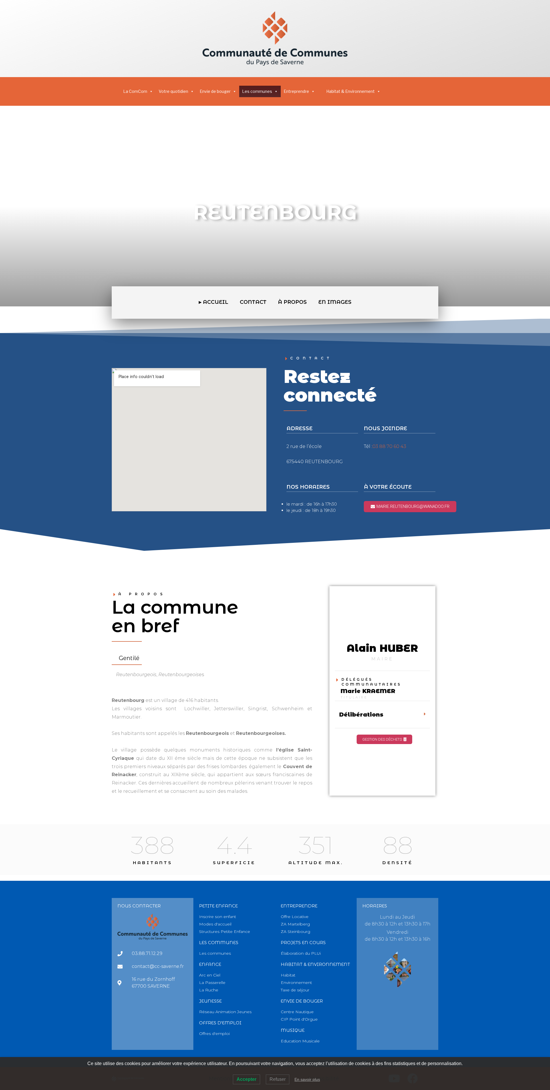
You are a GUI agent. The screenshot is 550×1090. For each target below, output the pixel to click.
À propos (292, 302)
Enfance (210, 964)
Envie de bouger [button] (215, 91)
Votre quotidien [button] (173, 91)
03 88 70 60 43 (389, 446)
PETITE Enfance (218, 906)
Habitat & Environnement (350, 91)
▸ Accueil (213, 302)
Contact (253, 302)
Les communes (257, 91)
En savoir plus (307, 1079)
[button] (382, 714)
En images (334, 302)
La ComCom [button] (135, 91)
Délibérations (361, 714)
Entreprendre (299, 906)
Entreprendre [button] (296, 91)
